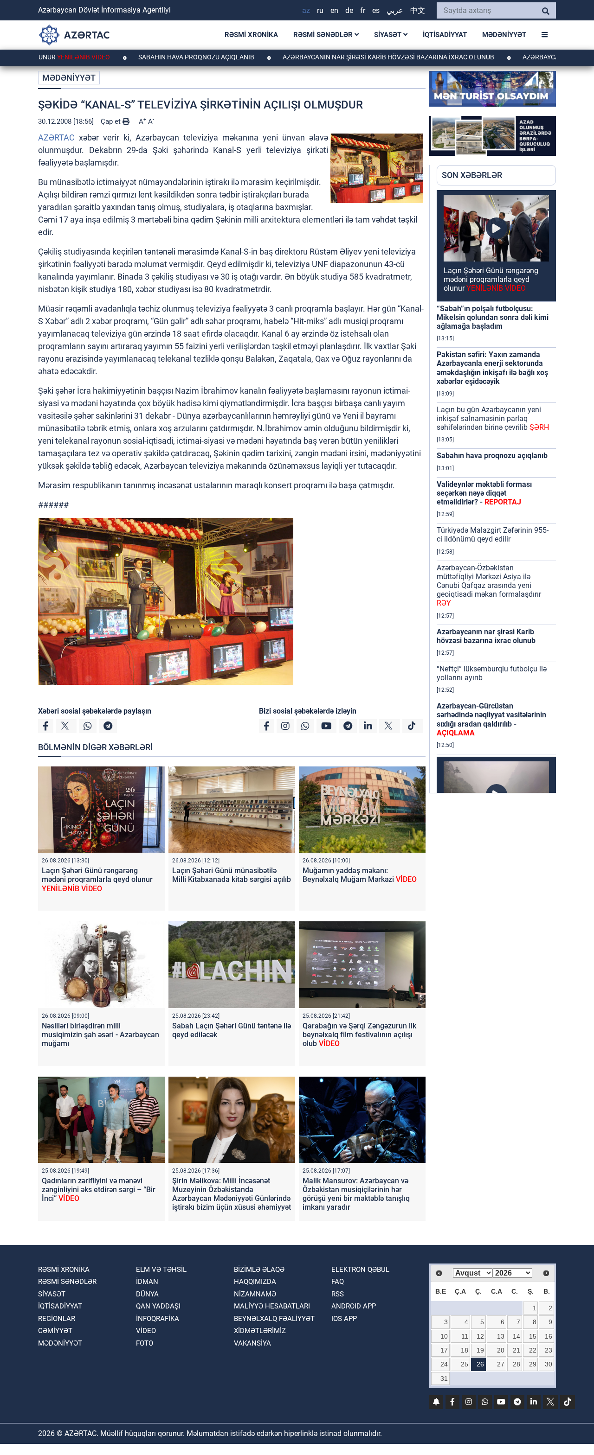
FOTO (144, 1343)
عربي (395, 10)
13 (500, 1336)
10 (444, 1336)
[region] (496, 491)
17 (444, 1350)
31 (444, 1378)
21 (516, 1350)
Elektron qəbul (360, 1269)
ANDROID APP (353, 1306)
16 (548, 1336)
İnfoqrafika (157, 1319)
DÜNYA (147, 1294)
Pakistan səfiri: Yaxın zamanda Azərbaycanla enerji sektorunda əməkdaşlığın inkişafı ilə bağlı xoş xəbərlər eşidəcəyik (492, 368)
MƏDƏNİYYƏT (504, 35)
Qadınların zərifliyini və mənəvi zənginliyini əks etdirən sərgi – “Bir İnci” (98, 1189)
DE (349, 10)
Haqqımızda (255, 1281)
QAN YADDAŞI (158, 1306)
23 (548, 1350)
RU (320, 10)
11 (464, 1336)
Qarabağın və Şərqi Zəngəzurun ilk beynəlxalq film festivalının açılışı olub (359, 1034)
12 (480, 1336)
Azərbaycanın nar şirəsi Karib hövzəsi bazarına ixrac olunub (344, 57)
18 (464, 1350)
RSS (337, 1294)
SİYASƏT (388, 35)
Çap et (112, 121)
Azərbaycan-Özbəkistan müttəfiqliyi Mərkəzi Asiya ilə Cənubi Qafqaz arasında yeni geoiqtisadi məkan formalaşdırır (489, 585)
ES (376, 10)
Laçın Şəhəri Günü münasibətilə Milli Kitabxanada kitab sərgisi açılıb (231, 875)
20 (500, 1350)
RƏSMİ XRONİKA (251, 35)
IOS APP (344, 1319)
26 (480, 1364)
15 (532, 1336)
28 (516, 1364)
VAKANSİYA (252, 1343)
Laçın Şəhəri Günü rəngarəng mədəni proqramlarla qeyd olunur (97, 879)
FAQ (337, 1281)
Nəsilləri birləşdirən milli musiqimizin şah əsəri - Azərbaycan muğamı (100, 1034)
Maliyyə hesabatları (272, 1306)
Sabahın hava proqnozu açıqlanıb (152, 57)
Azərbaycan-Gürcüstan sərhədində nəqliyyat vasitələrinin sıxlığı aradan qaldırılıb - (491, 719)
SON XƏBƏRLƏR (472, 175)
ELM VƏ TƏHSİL (161, 1269)
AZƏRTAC (56, 137)
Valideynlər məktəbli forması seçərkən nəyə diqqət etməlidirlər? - (484, 493)
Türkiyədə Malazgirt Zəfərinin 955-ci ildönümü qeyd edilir (493, 534)
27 (500, 1364)
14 (516, 1336)
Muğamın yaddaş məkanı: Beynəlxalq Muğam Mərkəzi (360, 875)
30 (548, 1364)
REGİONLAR (56, 1319)
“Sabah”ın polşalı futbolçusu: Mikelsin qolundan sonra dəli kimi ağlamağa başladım (493, 317)
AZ (306, 10)
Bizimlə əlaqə (259, 1269)
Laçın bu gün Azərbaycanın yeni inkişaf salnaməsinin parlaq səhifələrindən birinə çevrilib (493, 418)
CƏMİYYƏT (55, 1331)
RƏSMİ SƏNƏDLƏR (324, 35)
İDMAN (147, 1281)
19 (480, 1350)
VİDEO (146, 1331)
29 (532, 1364)
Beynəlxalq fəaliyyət (274, 1319)
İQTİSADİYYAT (445, 35)
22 (532, 1350)
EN (334, 10)
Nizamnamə (255, 1294)
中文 (417, 10)
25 (464, 1364)
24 (444, 1364)
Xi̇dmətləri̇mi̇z (260, 1331)
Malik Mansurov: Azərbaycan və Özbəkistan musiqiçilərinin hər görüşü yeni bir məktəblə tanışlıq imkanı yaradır (356, 1194)
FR (362, 10)
